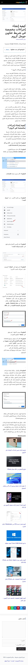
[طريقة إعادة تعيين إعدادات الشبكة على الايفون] (13, 446)
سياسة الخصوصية (19, 661)
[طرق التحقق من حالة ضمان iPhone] (13, 465)
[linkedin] (15, 608)
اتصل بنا (12, 661)
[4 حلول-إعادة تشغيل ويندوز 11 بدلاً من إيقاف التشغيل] (13, 482)
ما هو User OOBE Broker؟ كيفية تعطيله (15, 543)
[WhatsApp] (12, 608)
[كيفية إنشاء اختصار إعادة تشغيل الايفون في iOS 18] (13, 501)
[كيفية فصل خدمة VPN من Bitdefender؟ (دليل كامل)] (13, 520)
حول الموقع (7, 661)
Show (7, 49)
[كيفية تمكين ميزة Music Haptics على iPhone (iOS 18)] (13, 556)
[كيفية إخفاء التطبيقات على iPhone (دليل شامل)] (13, 575)
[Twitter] (21, 608)
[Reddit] (9, 608)
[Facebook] (24, 608)
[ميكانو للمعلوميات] (21, 2)
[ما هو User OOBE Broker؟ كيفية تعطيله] (13, 539)
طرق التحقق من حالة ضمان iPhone (16, 469)
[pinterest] (18, 608)
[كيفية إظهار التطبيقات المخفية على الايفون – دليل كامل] (13, 594)
